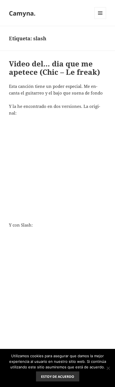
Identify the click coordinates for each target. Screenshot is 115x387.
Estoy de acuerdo (57, 376)
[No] (108, 368)
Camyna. (22, 13)
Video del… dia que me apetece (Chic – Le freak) (54, 68)
